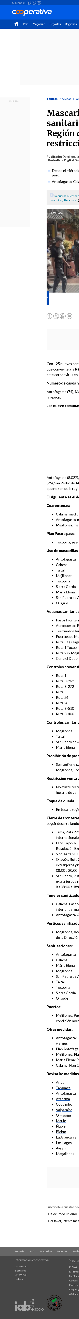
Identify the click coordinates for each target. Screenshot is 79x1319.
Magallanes (65, 1153)
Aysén (61, 1148)
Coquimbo (64, 1104)
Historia (19, 1279)
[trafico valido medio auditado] (54, 1309)
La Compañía (21, 1266)
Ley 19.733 (21, 1274)
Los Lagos (64, 1142)
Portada (19, 1251)
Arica (60, 1082)
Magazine (39, 24)
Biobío (61, 1131)
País (25, 24)
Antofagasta (66, 1093)
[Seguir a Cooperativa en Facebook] (29, 2)
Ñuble (61, 1126)
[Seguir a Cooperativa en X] (34, 2)
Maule (61, 1120)
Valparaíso (64, 1109)
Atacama (63, 1098)
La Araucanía (66, 1137)
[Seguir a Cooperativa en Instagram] (39, 2)
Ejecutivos (20, 1270)
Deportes (55, 24)
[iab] (29, 1315)
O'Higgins (64, 1115)
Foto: (53, 212)
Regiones (71, 24)
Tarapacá (63, 1088)
